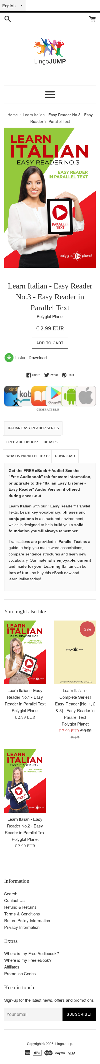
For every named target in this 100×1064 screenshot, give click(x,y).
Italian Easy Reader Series (33, 428)
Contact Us (14, 900)
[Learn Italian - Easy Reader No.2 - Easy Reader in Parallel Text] (25, 781)
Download (65, 456)
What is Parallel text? (27, 456)
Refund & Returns (20, 907)
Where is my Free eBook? (27, 960)
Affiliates (11, 967)
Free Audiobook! (22, 442)
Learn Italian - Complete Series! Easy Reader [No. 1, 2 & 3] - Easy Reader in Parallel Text (75, 703)
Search (10, 893)
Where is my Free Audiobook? (31, 953)
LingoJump (63, 1043)
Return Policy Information (27, 920)
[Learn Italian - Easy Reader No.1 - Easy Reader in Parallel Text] (25, 652)
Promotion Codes (20, 973)
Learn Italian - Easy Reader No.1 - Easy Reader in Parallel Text (25, 697)
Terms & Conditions (22, 914)
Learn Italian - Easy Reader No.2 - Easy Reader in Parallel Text (25, 825)
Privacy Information (21, 927)
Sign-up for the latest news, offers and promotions (49, 1000)
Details (51, 442)
